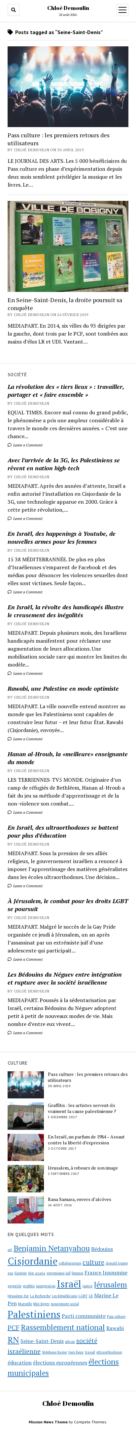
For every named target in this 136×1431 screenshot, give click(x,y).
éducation (20, 1362)
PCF (13, 1327)
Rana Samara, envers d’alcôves (79, 1199)
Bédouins (102, 1249)
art (10, 1249)
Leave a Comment (27, 444)
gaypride (14, 1286)
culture (93, 1262)
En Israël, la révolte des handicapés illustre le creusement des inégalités (66, 611)
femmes (77, 1273)
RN (13, 1339)
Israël (69, 1283)
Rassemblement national (63, 1327)
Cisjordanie (32, 1261)
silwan (70, 1341)
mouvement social (65, 1304)
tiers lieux (76, 1352)
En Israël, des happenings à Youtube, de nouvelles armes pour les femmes (62, 537)
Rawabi (115, 1328)
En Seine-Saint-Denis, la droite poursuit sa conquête (65, 304)
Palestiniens (34, 1314)
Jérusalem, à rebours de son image (83, 1168)
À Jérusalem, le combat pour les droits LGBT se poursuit (68, 905)
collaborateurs (70, 1263)
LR (91, 1296)
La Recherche (40, 1296)
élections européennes (60, 1362)
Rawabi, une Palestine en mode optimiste (63, 688)
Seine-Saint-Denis (42, 1341)
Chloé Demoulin (68, 8)
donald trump (117, 1263)
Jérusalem (110, 1284)
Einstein (21, 1273)
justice (87, 1286)
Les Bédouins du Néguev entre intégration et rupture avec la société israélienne (65, 978)
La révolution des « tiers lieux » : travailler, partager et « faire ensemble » (66, 390)
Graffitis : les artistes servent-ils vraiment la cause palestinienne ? (82, 1108)
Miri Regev (41, 1304)
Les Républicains (64, 1296)
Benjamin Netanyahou (52, 1248)
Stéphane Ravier (54, 1352)
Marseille (25, 1304)
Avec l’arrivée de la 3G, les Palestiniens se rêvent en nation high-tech (64, 464)
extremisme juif (58, 1273)
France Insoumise (106, 1272)
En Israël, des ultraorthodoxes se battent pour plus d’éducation (63, 831)
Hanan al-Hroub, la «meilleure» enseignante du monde (68, 758)
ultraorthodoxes (109, 1352)
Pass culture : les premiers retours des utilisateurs (59, 139)
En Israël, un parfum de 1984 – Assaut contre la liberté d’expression (86, 1140)
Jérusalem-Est (18, 1296)
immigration (45, 1286)
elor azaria (36, 1273)
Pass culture (116, 1316)
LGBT (83, 1296)
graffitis (29, 1286)
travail (90, 1352)
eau (10, 1273)
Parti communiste (84, 1315)
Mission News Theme (48, 1421)
